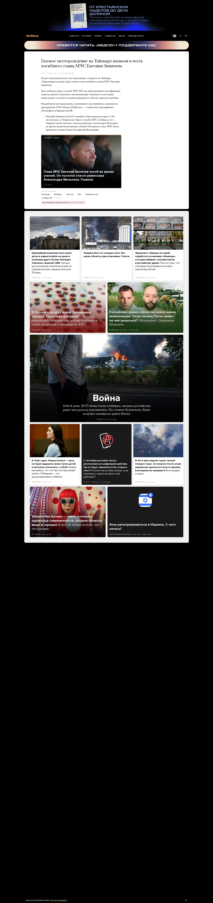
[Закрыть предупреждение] (186, 900)
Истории (86, 36)
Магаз (122, 36)
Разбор (98, 36)
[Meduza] (32, 35)
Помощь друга (136, 36)
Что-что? (57, 198)
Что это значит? (59, 900)
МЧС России (69, 73)
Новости (74, 36)
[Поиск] (180, 36)
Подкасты (110, 36)
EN (186, 36)
